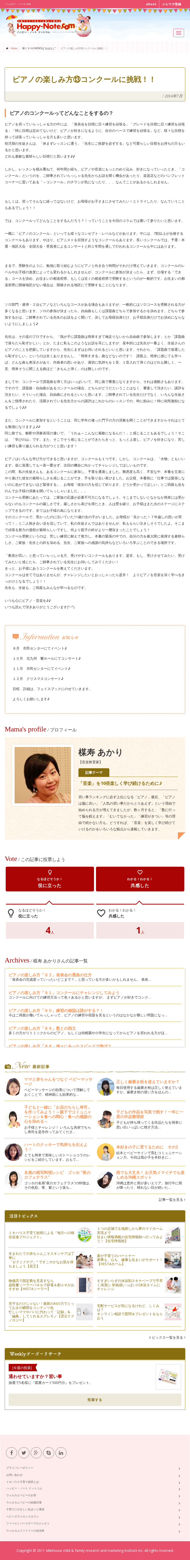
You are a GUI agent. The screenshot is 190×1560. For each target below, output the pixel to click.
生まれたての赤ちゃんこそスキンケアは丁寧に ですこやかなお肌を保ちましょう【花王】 (41, 1259)
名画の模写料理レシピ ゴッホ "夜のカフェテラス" (57, 1175)
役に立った (50, 878)
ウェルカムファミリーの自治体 (25, 1530)
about (151, 4)
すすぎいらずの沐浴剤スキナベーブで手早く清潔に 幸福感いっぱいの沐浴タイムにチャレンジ (130, 1284)
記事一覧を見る (171, 1199)
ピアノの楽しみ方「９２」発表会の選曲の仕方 (50, 975)
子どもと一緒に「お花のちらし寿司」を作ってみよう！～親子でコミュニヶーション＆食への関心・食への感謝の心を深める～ (58, 1114)
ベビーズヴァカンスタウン (22, 1516)
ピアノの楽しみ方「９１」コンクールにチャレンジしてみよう (64, 992)
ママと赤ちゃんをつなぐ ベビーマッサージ (58, 1081)
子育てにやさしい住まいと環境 (25, 1509)
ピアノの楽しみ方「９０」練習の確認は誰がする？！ (56, 1010)
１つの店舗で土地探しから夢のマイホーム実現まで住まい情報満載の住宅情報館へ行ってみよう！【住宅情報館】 (130, 1234)
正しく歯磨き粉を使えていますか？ (148, 1081)
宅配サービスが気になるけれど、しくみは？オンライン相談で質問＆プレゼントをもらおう (130, 1311)
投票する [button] (95, 1399)
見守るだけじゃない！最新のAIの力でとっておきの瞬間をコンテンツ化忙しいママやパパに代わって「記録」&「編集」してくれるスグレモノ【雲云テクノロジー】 (41, 1311)
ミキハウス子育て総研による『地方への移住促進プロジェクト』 (41, 1234)
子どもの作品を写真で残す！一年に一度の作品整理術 (150, 1114)
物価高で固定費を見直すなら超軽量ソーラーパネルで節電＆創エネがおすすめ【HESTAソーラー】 (41, 1284)
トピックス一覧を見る (166, 1337)
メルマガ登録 (171, 4)
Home (14, 48)
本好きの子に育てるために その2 (147, 1147)
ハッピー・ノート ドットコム (24, 1488)
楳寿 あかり (100, 752)
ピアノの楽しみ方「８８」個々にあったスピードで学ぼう (60, 1046)
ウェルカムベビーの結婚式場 (24, 1502)
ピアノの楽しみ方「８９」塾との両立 (42, 1028)
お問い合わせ (14, 1475)
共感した (140, 878)
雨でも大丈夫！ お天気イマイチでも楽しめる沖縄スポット (150, 1175)
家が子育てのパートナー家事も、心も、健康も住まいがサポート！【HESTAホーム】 (130, 1259)
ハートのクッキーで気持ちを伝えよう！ (56, 1147)
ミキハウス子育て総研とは (22, 1482)
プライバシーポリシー (19, 1467)
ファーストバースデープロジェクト (28, 1523)
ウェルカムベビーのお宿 (21, 1495)
